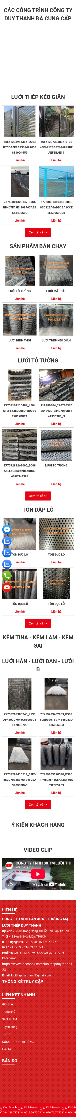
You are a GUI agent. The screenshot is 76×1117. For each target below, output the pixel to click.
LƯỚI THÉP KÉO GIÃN (56, 340)
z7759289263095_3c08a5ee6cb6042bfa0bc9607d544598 (20, 471)
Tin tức (6, 1034)
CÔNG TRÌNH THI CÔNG (18, 1041)
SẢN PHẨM (9, 1019)
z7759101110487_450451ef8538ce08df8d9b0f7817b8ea (19, 411)
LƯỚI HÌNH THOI (20, 340)
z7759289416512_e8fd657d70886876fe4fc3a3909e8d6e (19, 780)
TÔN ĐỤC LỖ (19, 554)
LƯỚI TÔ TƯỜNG (19, 291)
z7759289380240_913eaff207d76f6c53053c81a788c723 (19, 720)
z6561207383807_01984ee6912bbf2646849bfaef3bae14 (56, 147)
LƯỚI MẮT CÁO (56, 291)
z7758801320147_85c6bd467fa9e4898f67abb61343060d (19, 207)
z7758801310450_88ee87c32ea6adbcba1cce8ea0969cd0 (56, 207)
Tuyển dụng (9, 1027)
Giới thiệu (8, 1004)
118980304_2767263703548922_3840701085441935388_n (56, 411)
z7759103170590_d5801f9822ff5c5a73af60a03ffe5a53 (56, 780)
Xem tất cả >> (38, 232)
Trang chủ (8, 1011)
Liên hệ (6, 1049)
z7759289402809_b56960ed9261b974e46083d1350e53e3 (56, 720)
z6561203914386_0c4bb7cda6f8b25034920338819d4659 (19, 147)
